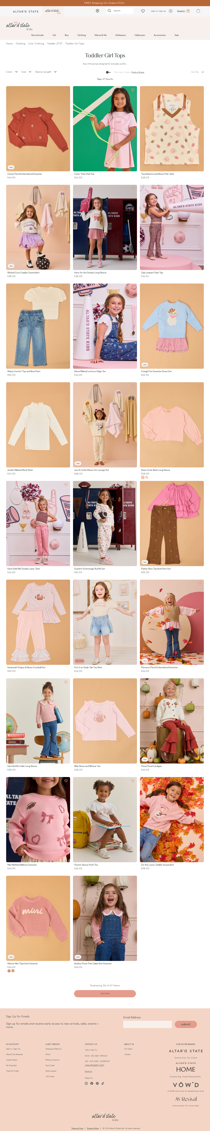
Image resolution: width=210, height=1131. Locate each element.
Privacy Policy (93, 1128)
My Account (12, 1044)
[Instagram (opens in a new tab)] (86, 1083)
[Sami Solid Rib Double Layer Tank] (38, 523)
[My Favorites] (66, 90)
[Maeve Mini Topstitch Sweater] (38, 918)
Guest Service (53, 1044)
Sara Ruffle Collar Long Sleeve (22, 766)
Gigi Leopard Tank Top (152, 272)
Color (9, 72)
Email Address (132, 1017)
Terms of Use (77, 1128)
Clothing (81, 35)
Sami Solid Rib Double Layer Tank (23, 568)
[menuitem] (37, 35)
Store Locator (51, 1071)
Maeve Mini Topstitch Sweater (22, 963)
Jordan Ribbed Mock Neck (20, 470)
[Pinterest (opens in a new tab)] (97, 1083)
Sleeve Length (43, 72)
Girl (54, 35)
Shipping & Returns (53, 1049)
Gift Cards (50, 1076)
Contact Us (91, 1044)
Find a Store (137, 72)
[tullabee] (105, 24)
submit (185, 1024)
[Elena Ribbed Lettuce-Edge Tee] (105, 326)
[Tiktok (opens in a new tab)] (103, 1083)
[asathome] (185, 1067)
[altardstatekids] (53, 11)
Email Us (88, 1071)
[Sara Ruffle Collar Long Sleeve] (38, 721)
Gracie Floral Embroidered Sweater (24, 174)
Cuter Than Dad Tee (84, 174)
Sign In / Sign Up (13, 1049)
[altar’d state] (25, 11)
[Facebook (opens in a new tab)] (92, 1083)
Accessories (160, 35)
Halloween (140, 35)
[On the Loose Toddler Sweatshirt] (172, 819)
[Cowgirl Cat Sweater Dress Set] (172, 326)
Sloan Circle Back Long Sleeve (155, 470)
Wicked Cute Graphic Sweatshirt (23, 272)
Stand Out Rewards (14, 1054)
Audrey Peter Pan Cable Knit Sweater (93, 963)
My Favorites (11, 1065)
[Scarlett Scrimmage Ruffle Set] (105, 523)
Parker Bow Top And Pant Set (156, 568)
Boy (67, 35)
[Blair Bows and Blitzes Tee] (105, 721)
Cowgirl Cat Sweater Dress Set (156, 371)
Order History (11, 1060)
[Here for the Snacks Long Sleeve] (105, 227)
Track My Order (12, 1071)
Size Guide (50, 1065)
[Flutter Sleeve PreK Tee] (105, 819)
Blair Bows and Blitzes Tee (87, 766)
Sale (177, 35)
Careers (127, 1054)
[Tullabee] (105, 1115)
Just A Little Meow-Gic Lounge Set (91, 470)
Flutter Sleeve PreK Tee (86, 865)
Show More (105, 993)
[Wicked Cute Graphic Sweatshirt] (38, 227)
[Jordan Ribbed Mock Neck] (38, 424)
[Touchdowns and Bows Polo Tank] (172, 128)
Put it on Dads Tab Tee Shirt (88, 667)
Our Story (128, 1049)
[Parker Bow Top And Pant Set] (172, 523)
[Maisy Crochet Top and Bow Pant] (38, 326)
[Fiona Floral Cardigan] (172, 721)
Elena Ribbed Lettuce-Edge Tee (90, 371)
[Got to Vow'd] (186, 1084)
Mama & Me (101, 35)
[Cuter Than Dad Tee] (105, 128)
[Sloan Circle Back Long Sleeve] (172, 424)
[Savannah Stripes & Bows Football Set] (38, 622)
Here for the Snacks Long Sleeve (90, 272)
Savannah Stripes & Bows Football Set (26, 667)
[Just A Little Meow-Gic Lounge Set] (105, 424)
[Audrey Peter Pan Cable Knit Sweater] (105, 918)
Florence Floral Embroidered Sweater (159, 667)
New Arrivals (37, 35)
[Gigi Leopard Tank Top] (172, 227)
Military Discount (52, 1060)
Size (24, 72)
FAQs (48, 1054)
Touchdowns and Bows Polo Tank (157, 174)
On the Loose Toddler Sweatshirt (157, 865)
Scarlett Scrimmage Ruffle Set (89, 568)
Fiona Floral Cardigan (151, 766)
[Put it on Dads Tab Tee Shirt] (105, 622)
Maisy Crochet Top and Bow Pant (23, 371)
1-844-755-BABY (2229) (94, 1065)
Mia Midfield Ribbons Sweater (22, 865)
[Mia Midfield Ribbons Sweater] (38, 819)
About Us (129, 1044)
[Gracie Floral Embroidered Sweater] (38, 128)
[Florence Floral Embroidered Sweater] (172, 622)
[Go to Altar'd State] (185, 1051)
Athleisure (120, 35)
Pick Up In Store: (122, 72)
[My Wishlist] (143, 11)
